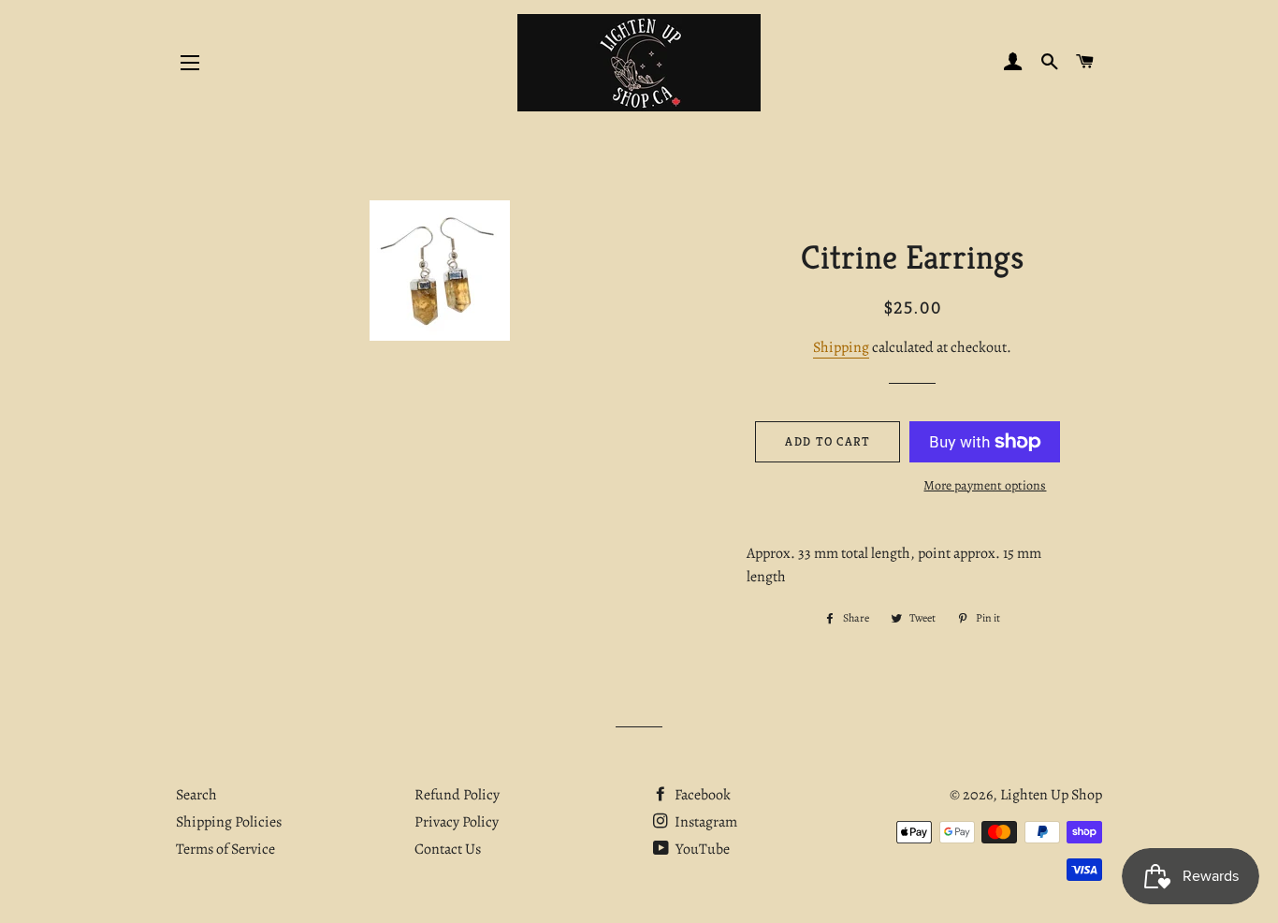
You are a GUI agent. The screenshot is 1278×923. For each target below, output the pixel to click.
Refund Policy (457, 794)
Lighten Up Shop (1051, 794)
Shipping (841, 347)
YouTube (701, 849)
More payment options (984, 485)
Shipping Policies (229, 822)
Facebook (701, 794)
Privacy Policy (456, 822)
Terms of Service (225, 849)
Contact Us (447, 849)
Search (196, 794)
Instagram (704, 822)
